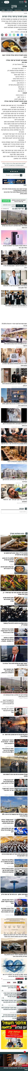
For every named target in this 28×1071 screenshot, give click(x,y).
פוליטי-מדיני (9, 10)
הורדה (6, 2)
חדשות (25, 10)
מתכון (25, 185)
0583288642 (18, 190)
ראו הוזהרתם (25, 1065)
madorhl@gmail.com (18, 192)
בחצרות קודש (18, 10)
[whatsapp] (14, 35)
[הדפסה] (10, 35)
